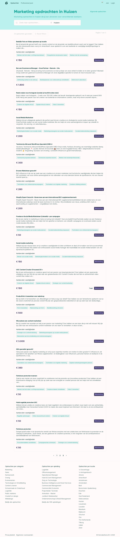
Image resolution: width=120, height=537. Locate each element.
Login (113, 3)
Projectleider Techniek (50, 491)
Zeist (80, 528)
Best (80, 485)
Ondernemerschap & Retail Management (56, 499)
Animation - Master (49, 493)
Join (107, 3)
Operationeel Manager (50, 475)
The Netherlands (84, 520)
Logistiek (8, 491)
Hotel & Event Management (51, 478)
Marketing (8, 470)
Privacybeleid (10, 535)
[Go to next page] (66, 455)
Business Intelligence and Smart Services (56, 483)
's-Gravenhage (84, 470)
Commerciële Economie (50, 488)
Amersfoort (83, 478)
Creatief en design (11, 496)
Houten (81, 501)
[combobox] (64, 23)
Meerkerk (82, 509)
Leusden (82, 507)
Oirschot (82, 515)
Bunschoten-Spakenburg (87, 488)
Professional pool (27, 3)
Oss (80, 517)
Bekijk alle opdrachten (13, 502)
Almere (81, 475)
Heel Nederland (84, 496)
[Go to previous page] (53, 455)
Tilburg (81, 522)
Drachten (82, 491)
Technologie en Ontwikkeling (15, 483)
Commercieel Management (51, 485)
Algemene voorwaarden (24, 535)
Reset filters (41, 34)
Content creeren (11, 485)
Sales (7, 472)
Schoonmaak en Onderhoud (15, 488)
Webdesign (9, 499)
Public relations (10, 493)
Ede (80, 493)
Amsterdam (83, 483)
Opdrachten (14, 3)
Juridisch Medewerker (50, 496)
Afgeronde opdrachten (98, 11)
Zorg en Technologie (49, 480)
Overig (7, 478)
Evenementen (10, 480)
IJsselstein (82, 504)
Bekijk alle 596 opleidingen (51, 502)
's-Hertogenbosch (85, 472)
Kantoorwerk (9, 475)
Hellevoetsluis (84, 499)
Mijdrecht (82, 512)
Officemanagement (49, 472)
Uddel (81, 525)
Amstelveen (83, 480)
